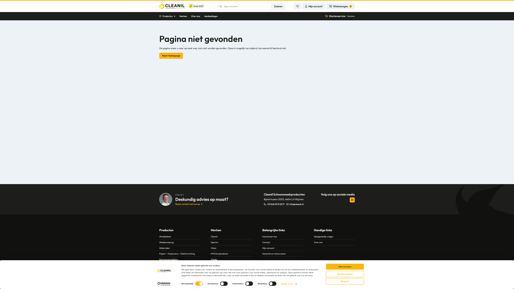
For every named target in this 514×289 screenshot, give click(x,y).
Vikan (213, 248)
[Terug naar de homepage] (182, 6)
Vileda (214, 259)
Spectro (214, 242)
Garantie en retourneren (274, 253)
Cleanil (214, 236)
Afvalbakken (165, 236)
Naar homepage (171, 55)
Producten (167, 16)
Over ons (195, 16)
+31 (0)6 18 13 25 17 (275, 204)
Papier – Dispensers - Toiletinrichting (177, 253)
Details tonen (287, 284)
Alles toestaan (345, 267)
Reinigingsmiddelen (168, 259)
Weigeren (345, 281)
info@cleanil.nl (296, 204)
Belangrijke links (273, 230)
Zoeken (278, 6)
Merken (183, 16)
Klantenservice (342, 16)
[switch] (224, 284)
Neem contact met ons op (187, 204)
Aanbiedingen (211, 16)
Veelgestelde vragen (323, 236)
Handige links (323, 230)
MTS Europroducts (219, 253)
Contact (266, 242)
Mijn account (268, 248)
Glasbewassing (166, 242)
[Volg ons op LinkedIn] (352, 199)
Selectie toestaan (345, 274)
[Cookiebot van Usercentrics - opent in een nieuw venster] (164, 284)
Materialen (164, 248)
